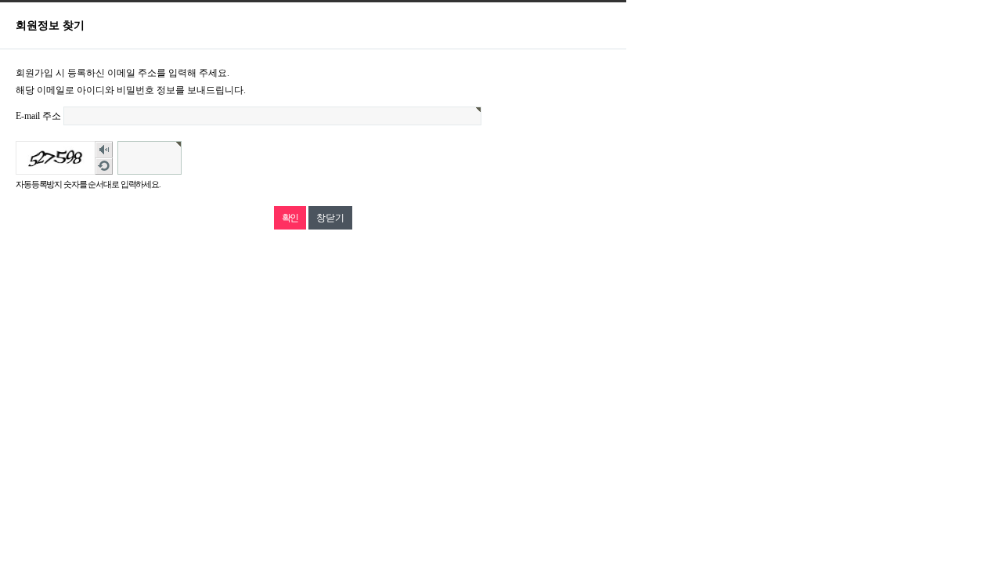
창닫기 (330, 217)
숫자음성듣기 (104, 150)
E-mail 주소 (38, 115)
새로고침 (104, 166)
